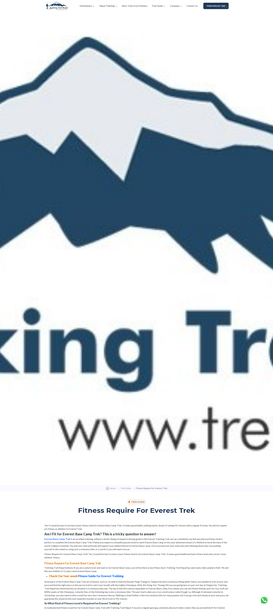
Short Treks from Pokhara (134, 5)
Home (113, 488)
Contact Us (192, 5)
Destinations (86, 5)
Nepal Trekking (107, 5)
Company (175, 5)
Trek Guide (157, 5)
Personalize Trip (216, 6)
